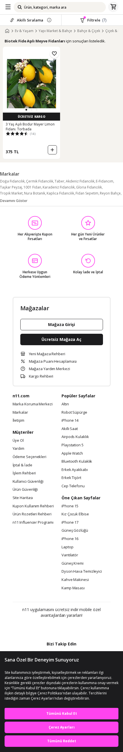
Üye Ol (18, 440)
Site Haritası (23, 498)
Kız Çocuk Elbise (75, 514)
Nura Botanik (34, 193)
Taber (59, 181)
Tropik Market (11, 193)
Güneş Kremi (72, 563)
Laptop (67, 547)
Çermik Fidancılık (39, 181)
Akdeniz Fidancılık (80, 181)
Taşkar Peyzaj (11, 187)
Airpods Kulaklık (75, 437)
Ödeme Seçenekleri (29, 457)
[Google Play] (44, 628)
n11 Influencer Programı (33, 522)
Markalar (20, 412)
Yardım (18, 448)
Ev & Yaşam (24, 31)
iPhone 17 (69, 522)
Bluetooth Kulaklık (76, 461)
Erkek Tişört (71, 478)
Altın (65, 404)
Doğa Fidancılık (12, 181)
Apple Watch (72, 453)
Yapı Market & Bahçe (55, 31)
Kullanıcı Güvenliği (28, 481)
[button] (26, 109)
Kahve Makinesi (75, 580)
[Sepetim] (113, 7)
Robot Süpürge (74, 412)
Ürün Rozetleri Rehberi (32, 514)
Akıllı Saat (69, 429)
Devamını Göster (13, 200)
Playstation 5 (72, 445)
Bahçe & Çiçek (88, 31)
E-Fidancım (104, 181)
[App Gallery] (77, 628)
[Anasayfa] (7, 31)
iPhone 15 (69, 506)
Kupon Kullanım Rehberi (33, 506)
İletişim (18, 420)
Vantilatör (69, 555)
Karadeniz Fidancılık (59, 187)
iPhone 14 (69, 420)
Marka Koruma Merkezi (33, 404)
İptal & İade (22, 465)
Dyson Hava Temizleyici (81, 571)
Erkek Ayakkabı (74, 470)
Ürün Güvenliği (25, 489)
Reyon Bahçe (110, 193)
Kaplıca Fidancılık (60, 193)
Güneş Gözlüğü (74, 530)
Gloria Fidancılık (89, 187)
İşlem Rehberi (24, 473)
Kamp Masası (73, 588)
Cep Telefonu (73, 486)
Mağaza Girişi (61, 324)
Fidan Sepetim (87, 193)
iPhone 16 (69, 539)
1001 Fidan (32, 187)
